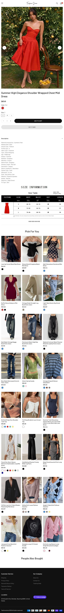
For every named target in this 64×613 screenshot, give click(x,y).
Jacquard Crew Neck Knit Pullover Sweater (8, 544)
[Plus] (10, 120)
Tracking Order (37, 583)
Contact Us (36, 580)
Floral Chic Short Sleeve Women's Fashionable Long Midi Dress (10, 463)
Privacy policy (5, 580)
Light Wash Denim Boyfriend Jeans (51, 303)
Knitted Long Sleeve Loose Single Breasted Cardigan (51, 544)
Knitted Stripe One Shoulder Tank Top (9, 420)
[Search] (57, 3)
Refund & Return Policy (7, 583)
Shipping (3, 578)
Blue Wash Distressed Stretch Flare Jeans (10, 381)
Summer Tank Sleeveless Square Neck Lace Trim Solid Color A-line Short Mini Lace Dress (51, 422)
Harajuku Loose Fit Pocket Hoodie (30, 544)
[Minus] (3, 120)
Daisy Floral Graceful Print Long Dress (52, 462)
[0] (61, 3)
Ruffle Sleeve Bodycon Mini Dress (9, 303)
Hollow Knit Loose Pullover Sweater (30, 505)
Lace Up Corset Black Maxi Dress (10, 264)
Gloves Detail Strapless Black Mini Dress (31, 264)
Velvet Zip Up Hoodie (28, 381)
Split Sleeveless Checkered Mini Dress (52, 264)
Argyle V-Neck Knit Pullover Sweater (51, 505)
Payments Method (6, 586)
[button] (60, 48)
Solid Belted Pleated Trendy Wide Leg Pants (30, 462)
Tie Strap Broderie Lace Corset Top (31, 420)
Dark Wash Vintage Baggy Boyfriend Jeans (8, 342)
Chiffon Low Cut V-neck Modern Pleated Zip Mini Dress (10, 505)
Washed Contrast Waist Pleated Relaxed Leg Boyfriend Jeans (52, 342)
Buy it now (32, 127)
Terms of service (6, 589)
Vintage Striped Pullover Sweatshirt (50, 381)
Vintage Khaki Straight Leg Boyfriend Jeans (30, 303)
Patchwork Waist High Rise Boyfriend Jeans (30, 342)
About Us (35, 578)
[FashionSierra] (32, 3)
